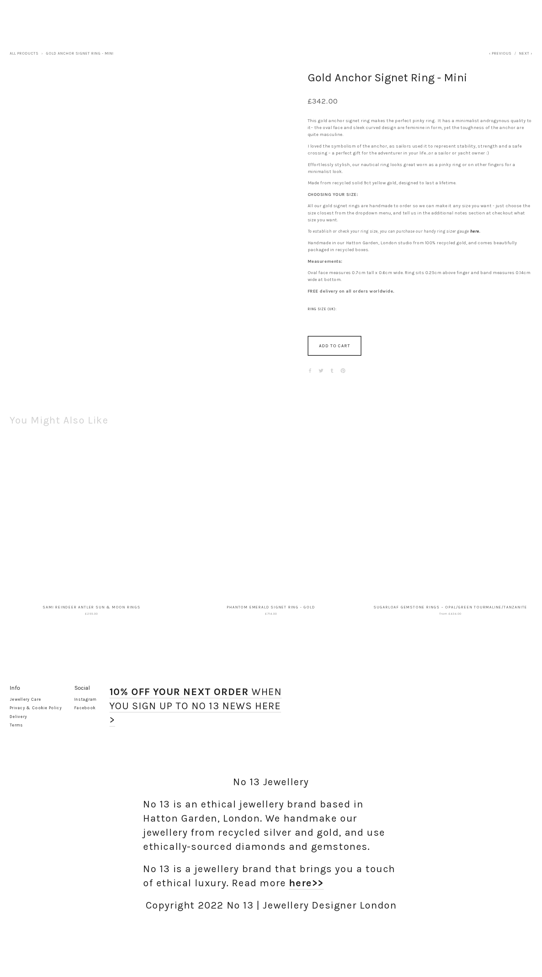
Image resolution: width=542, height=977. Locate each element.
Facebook (85, 707)
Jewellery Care (25, 699)
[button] (334, 346)
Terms (16, 725)
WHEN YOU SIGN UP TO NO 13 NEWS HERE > (195, 706)
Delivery (18, 716)
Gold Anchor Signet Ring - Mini (80, 53)
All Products (24, 53)
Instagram (85, 699)
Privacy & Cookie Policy (36, 707)
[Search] (65, 13)
